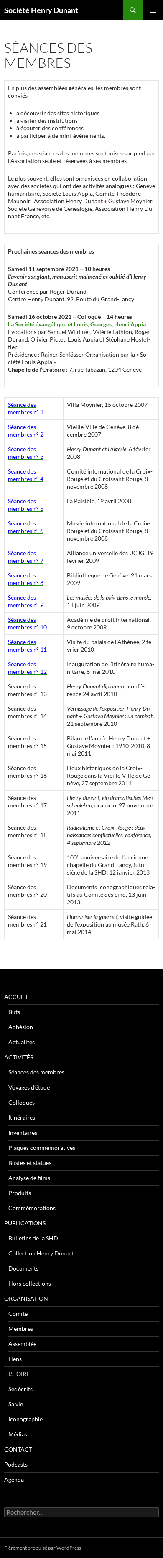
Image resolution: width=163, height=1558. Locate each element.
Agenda (14, 1479)
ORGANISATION (26, 1298)
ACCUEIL (16, 996)
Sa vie (15, 1404)
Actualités (21, 1042)
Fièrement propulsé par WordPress (42, 1548)
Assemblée (22, 1343)
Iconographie (25, 1419)
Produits (19, 1192)
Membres (20, 1328)
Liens (15, 1358)
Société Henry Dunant (41, 10)
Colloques (21, 1102)
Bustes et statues (29, 1162)
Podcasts (16, 1464)
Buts (14, 1011)
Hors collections (29, 1283)
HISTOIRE (17, 1373)
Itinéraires (21, 1117)
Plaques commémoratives (41, 1147)
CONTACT (18, 1449)
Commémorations (32, 1207)
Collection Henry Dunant (41, 1253)
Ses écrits (20, 1388)
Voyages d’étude (29, 1087)
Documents (23, 1268)
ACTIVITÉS (18, 1057)
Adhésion (20, 1026)
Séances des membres (36, 1072)
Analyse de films (29, 1177)
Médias (17, 1434)
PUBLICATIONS (25, 1223)
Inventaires (22, 1132)
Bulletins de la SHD (33, 1238)
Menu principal (153, 10)
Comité (18, 1313)
